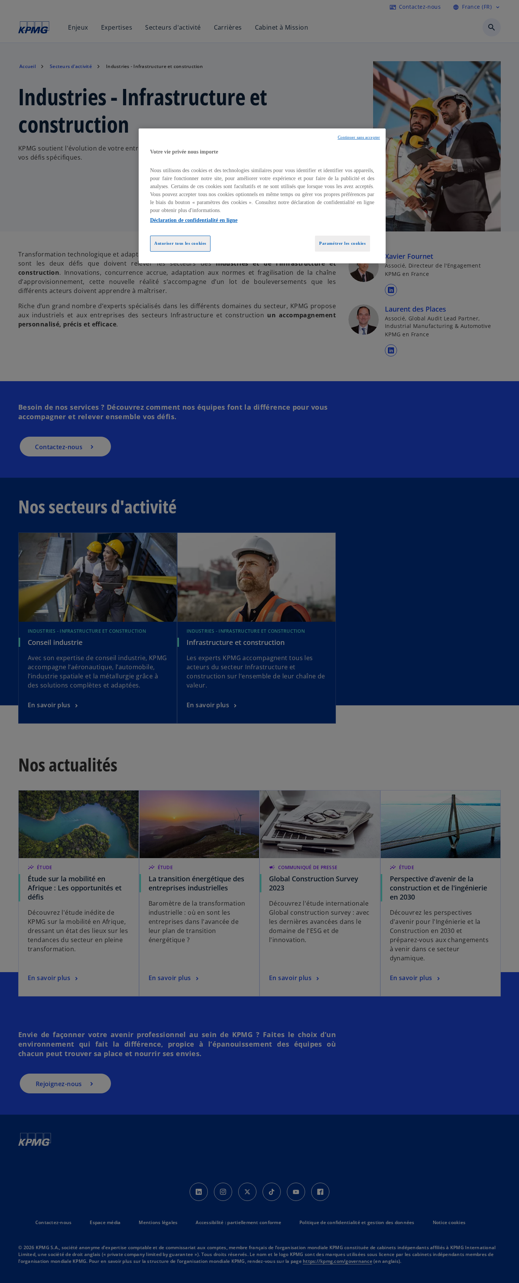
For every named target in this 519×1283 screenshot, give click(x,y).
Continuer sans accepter (359, 137)
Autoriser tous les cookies (180, 243)
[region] (262, 196)
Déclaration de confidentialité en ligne (193, 220)
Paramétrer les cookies (342, 243)
